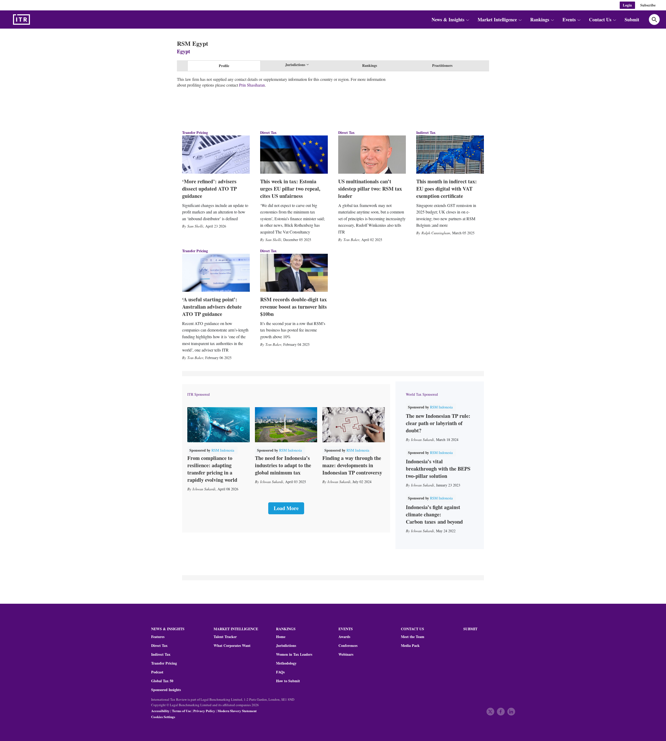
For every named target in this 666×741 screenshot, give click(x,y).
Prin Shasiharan (252, 85)
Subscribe (648, 5)
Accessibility (160, 710)
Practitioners (442, 65)
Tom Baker (351, 239)
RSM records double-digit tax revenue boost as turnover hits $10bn (293, 307)
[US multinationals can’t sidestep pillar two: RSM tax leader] (372, 154)
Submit (632, 19)
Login (627, 5)
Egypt (183, 51)
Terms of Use (181, 710)
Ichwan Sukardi (204, 488)
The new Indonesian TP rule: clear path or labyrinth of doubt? (438, 423)
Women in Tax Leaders (294, 654)
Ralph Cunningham (435, 232)
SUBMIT (470, 629)
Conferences (347, 645)
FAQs (280, 672)
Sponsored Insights (166, 690)
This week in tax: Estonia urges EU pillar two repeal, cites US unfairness (290, 189)
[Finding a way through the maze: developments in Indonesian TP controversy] (353, 424)
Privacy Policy (204, 710)
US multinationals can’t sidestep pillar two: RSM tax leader (370, 189)
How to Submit (288, 681)
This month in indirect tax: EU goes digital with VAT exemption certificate (446, 189)
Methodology (286, 663)
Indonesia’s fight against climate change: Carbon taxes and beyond (434, 514)
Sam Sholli (195, 226)
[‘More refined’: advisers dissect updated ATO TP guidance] (216, 154)
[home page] (34, 19)
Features (157, 637)
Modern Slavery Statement (237, 710)
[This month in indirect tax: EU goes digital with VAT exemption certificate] (450, 154)
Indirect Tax (426, 132)
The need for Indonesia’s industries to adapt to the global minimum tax (283, 465)
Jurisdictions (286, 645)
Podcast (157, 672)
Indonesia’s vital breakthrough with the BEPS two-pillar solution (438, 469)
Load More (286, 508)
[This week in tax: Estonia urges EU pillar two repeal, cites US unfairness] (294, 154)
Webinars (345, 654)
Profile (224, 65)
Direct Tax (268, 132)
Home (280, 637)
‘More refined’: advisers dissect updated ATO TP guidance (209, 189)
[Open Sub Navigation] (467, 19)
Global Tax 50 (162, 681)
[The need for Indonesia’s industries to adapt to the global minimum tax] (286, 424)
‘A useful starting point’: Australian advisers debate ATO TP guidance (212, 307)
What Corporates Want (232, 645)
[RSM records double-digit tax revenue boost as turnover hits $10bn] (294, 273)
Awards (344, 637)
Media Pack (410, 645)
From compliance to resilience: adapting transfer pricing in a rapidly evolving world (212, 469)
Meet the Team (412, 637)
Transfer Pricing (195, 132)
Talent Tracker (225, 637)
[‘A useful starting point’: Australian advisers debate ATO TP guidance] (216, 273)
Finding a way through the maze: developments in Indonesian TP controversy (352, 465)
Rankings (369, 65)
